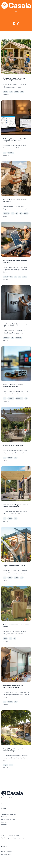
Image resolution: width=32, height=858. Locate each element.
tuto (26, 398)
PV (21, 213)
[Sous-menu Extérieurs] (7, 824)
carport (5, 765)
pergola (10, 457)
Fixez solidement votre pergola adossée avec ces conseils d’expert (15, 505)
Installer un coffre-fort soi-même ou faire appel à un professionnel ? (16, 325)
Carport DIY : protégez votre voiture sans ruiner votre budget (16, 750)
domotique (10, 152)
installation (18, 337)
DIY (11, 91)
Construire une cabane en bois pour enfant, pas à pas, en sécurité (14, 79)
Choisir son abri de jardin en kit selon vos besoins (16, 625)
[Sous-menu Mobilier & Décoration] (14, 819)
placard (10, 701)
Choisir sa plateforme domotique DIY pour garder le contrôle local (14, 140)
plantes (16, 577)
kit (16, 213)
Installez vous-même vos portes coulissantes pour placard (13, 686)
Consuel (6, 276)
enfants (16, 91)
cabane (5, 91)
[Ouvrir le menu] (16, 12)
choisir (5, 638)
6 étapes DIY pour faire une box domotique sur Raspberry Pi (13, 385)
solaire (25, 213)
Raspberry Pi (19, 398)
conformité (6, 213)
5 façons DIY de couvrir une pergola (14, 566)
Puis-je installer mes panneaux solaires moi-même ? (15, 200)
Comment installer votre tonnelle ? (13, 446)
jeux (22, 91)
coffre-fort (6, 337)
